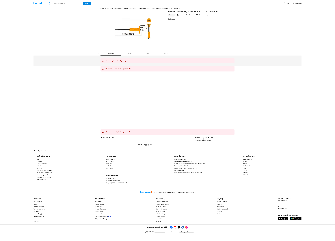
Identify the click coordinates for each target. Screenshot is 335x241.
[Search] (98, 53)
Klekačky (39, 161)
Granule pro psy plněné (43, 175)
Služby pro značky (160, 211)
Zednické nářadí (142, 8)
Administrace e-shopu (162, 202)
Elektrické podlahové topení (44, 170)
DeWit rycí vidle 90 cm (180, 159)
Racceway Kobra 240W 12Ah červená (184, 166)
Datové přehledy (160, 214)
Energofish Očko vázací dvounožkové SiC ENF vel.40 (188, 173)
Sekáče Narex (109, 166)
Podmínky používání (39, 207)
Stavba (120, 8)
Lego (244, 168)
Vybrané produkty (180, 156)
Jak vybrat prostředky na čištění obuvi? (116, 183)
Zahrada (245, 170)
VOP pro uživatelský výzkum (102, 219)
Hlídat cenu (191, 15)
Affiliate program (160, 216)
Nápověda (158, 221)
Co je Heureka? (38, 202)
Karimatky (39, 168)
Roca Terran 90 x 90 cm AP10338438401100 (185, 168)
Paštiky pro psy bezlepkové (44, 177)
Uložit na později (203, 15)
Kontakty (36, 204)
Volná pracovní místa (39, 209)
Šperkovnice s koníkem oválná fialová (184, 161)
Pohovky (39, 166)
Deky (38, 159)
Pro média (36, 211)
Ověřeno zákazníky (222, 202)
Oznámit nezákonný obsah (41, 219)
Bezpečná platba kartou (101, 216)
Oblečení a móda (247, 175)
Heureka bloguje (38, 214)
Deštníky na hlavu (41, 180)
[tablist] (154, 53)
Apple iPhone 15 (247, 159)
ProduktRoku (220, 207)
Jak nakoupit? (98, 202)
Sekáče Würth (109, 168)
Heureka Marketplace (161, 209)
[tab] (110, 53)
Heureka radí (98, 207)
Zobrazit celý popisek (144, 145)
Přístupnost (37, 221)
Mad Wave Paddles (179, 170)
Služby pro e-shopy (161, 207)
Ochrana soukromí (99, 214)
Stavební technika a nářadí (130, 8)
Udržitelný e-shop (222, 214)
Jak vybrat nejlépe (112, 175)
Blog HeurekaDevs (39, 216)
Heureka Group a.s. (160, 232)
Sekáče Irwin (109, 164)
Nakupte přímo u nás (100, 209)
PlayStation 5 (246, 166)
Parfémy (245, 161)
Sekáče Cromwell (110, 159)
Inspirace (219, 211)
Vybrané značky (111, 156)
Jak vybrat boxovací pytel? (113, 180)
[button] (110, 53)
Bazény (245, 164)
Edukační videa (160, 219)
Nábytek (245, 173)
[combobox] (66, 3)
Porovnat (181, 15)
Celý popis (171, 19)
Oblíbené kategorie (43, 156)
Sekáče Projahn (110, 161)
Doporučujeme (248, 156)
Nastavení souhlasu (100, 211)
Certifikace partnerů (222, 209)
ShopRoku (219, 204)
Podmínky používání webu (186, 232)
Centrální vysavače (42, 164)
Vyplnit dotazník (282, 209)
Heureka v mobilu (99, 204)
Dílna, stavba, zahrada (112, 8)
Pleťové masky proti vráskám (44, 173)
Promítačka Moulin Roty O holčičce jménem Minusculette (189, 164)
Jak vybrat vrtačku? (111, 178)
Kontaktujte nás (282, 200)
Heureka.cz (103, 8)
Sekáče (148, 8)
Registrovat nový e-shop (162, 204)
